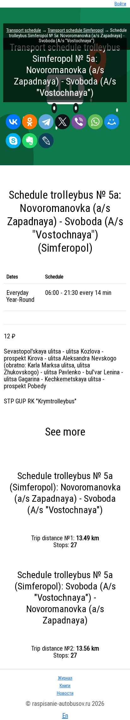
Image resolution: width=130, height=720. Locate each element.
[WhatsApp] (95, 120)
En (65, 715)
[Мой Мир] (111, 120)
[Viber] (78, 120)
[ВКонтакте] (13, 120)
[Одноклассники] (29, 120)
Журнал (65, 678)
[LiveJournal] (46, 139)
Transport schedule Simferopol (75, 30)
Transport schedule (23, 30)
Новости (65, 693)
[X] (62, 120)
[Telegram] (46, 120)
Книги (65, 685)
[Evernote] (29, 139)
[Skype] (13, 139)
